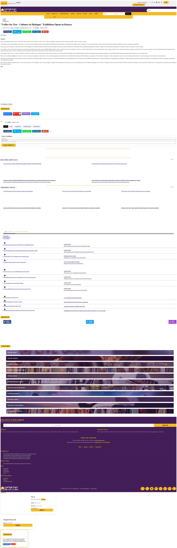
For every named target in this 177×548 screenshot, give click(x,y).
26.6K (91, 322)
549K (8, 322)
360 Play (5, 479)
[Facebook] (143, 488)
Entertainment (64, 13)
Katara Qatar (27, 126)
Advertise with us (139, 4)
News (48, 13)
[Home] (8, 10)
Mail (46, 31)
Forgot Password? (34, 508)
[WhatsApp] (160, 488)
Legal (91, 13)
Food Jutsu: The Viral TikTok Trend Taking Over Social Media (16, 456)
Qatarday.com (75, 488)
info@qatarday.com (154, 431)
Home (4, 18)
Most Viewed (6, 237)
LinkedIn (37, 31)
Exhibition (18, 126)
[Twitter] (152, 488)
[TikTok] (174, 488)
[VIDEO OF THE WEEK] (88, 233)
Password (33, 505)
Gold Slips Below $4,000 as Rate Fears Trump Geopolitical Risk (17, 455)
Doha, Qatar (21, 2)
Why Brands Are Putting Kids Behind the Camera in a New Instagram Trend (19, 453)
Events (85, 13)
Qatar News (6, 21)
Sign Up (165, 425)
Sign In (139, 2)
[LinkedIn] (165, 488)
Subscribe (128, 13)
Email (32, 502)
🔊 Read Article (4, 104)
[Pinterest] (169, 488)
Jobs (166, 2)
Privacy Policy (94, 488)
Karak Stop (5, 478)
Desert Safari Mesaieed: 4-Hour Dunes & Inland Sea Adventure (17, 463)
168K (173, 322)
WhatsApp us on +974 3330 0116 (102, 442)
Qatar (10, 126)
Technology (5, 470)
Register (144, 2)
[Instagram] (147, 488)
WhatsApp (28, 31)
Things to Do (55, 15)
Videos (73, 13)
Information (5, 468)
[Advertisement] (11, 77)
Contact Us (98, 447)
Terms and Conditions (84, 488)
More (96, 13)
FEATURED (6, 236)
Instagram (26, 113)
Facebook (8, 31)
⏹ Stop (10, 104)
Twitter (18, 32)
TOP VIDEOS (6, 238)
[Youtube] (156, 2)
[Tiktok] (161, 2)
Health (79, 13)
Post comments (9, 145)
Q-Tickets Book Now (7, 481)
